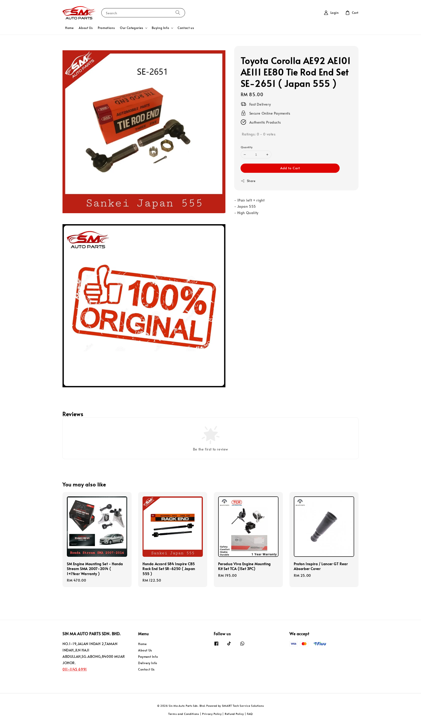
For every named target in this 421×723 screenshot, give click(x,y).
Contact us (186, 28)
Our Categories (131, 28)
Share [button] (251, 181)
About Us (86, 28)
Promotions (106, 28)
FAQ (250, 714)
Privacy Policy (212, 714)
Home (69, 28)
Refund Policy (234, 714)
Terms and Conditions (183, 714)
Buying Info (160, 28)
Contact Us (146, 669)
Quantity (247, 147)
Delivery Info (147, 663)
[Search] (178, 12)
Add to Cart (290, 168)
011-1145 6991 (74, 669)
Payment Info (148, 656)
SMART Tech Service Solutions (243, 706)
